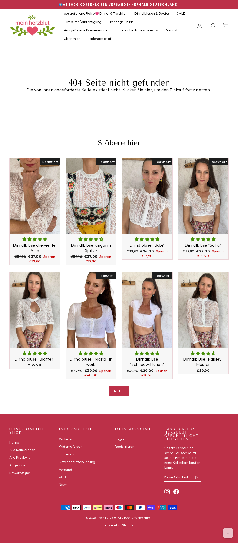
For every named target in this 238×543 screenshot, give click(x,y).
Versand (65, 469)
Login (119, 439)
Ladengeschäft (100, 38)
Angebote (17, 465)
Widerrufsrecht (71, 446)
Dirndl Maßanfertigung (82, 22)
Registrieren (124, 446)
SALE (181, 13)
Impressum (68, 454)
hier (148, 90)
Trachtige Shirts (121, 22)
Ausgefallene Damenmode (86, 30)
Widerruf (66, 439)
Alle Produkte (20, 457)
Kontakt (171, 30)
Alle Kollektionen (22, 449)
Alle (119, 391)
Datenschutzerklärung (77, 462)
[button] (34, 239)
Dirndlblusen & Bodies (152, 13)
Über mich (72, 38)
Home (14, 442)
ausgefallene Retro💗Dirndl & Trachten (95, 13)
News (63, 484)
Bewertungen (20, 472)
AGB (62, 477)
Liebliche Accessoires (137, 30)
